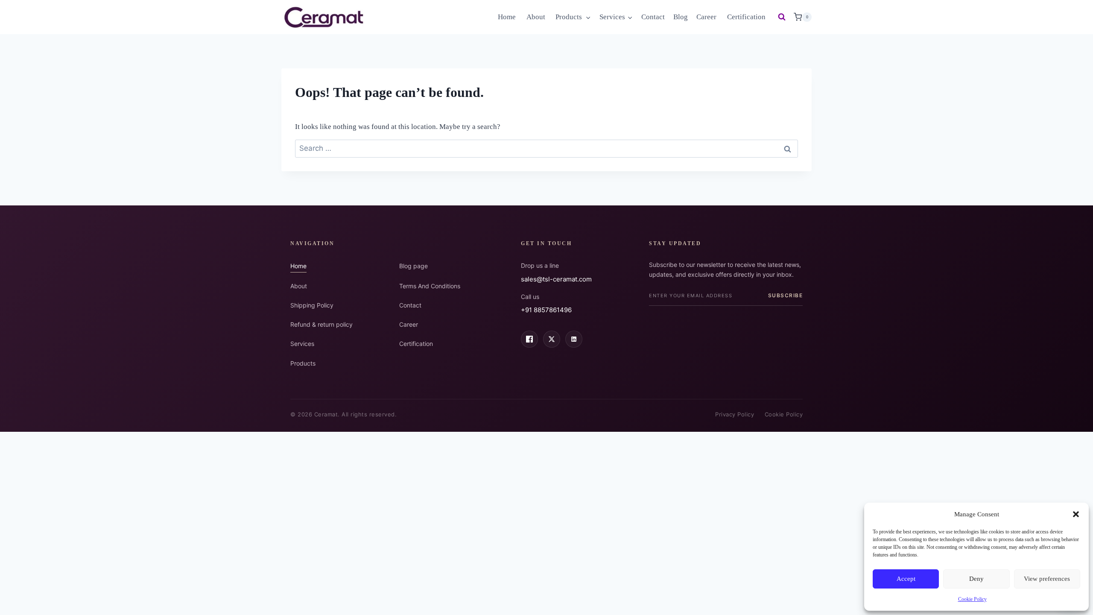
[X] (551, 339)
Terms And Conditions (429, 286)
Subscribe (785, 295)
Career (707, 17)
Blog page (413, 265)
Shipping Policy (311, 305)
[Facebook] (529, 339)
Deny (976, 578)
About (536, 17)
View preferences (1047, 578)
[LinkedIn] (573, 339)
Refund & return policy (321, 324)
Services (302, 343)
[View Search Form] (781, 17)
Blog (680, 17)
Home (507, 17)
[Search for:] (546, 148)
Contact (653, 17)
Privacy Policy (734, 414)
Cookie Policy (972, 599)
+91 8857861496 (546, 310)
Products (303, 363)
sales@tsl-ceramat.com (556, 279)
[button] (1076, 514)
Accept (906, 578)
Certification (746, 17)
